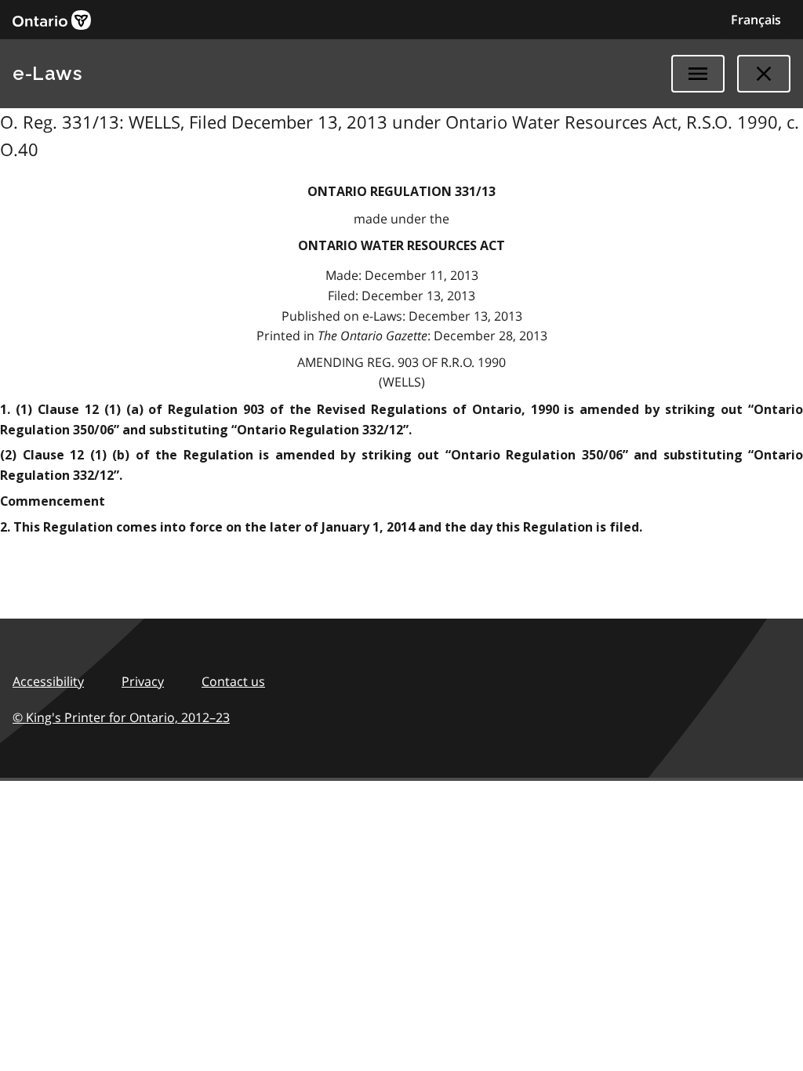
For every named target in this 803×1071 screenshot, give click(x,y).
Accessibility (48, 681)
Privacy (143, 681)
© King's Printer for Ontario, (121, 717)
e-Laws (47, 73)
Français (756, 19)
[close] (763, 74)
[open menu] (698, 74)
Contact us (233, 681)
